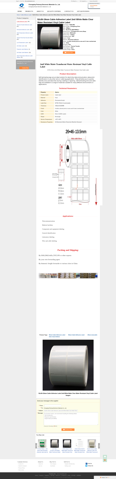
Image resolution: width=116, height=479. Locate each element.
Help (69, 475)
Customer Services (22, 462)
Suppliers (47, 475)
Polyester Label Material (22, 49)
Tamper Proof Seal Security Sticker (25, 37)
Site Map (52, 475)
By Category (53, 464)
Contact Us (68, 11)
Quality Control (54, 11)
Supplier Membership (70, 464)
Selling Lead (68, 466)
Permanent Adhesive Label (23, 29)
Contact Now (25, 68)
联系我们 (79, 475)
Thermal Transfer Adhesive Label (24, 24)
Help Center (21, 470)
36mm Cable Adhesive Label (76, 335)
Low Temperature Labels (23, 42)
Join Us (40, 466)
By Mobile (53, 466)
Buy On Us (53, 462)
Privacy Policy (21, 468)
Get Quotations (83, 11)
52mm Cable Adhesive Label (57, 335)
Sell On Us (67, 462)
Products (29, 11)
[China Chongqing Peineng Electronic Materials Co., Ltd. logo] (21, 8)
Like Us (90, 463)
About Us (40, 11)
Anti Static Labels (21, 46)
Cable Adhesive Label (26, 15)
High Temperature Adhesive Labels (25, 33)
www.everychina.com (62, 474)
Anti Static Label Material (23, 52)
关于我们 (74, 475)
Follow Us (90, 465)
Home (20, 11)
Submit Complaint (22, 466)
